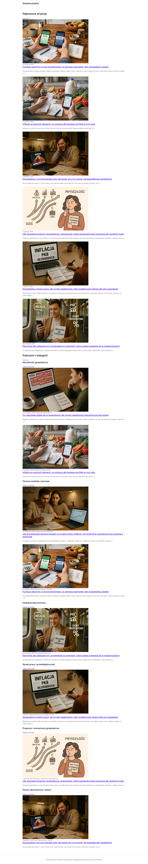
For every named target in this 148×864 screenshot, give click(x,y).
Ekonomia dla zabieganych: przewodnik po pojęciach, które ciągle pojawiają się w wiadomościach (71, 346)
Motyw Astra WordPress (94, 860)
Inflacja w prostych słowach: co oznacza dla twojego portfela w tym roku (59, 124)
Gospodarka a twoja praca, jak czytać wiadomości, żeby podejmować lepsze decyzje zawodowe (70, 289)
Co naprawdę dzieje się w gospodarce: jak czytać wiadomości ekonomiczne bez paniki (66, 415)
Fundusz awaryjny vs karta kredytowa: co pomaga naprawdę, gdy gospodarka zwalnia (66, 67)
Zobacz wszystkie (28, 366)
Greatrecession (31, 3)
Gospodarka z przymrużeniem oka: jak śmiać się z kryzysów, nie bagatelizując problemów (67, 179)
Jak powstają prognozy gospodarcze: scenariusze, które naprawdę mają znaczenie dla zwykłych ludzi (73, 234)
